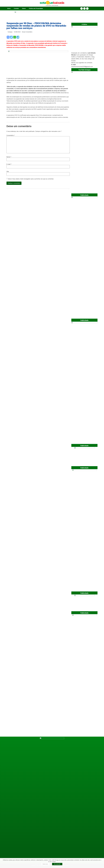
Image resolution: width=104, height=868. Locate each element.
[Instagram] (84, 8)
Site (7, 171)
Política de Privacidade (36, 8)
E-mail (8, 164)
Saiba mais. (45, 864)
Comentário (10, 135)
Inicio (9, 8)
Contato (16, 8)
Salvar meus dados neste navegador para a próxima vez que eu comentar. (31, 178)
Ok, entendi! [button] (57, 864)
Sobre (24, 8)
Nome (8, 156)
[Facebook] (81, 8)
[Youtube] (87, 8)
